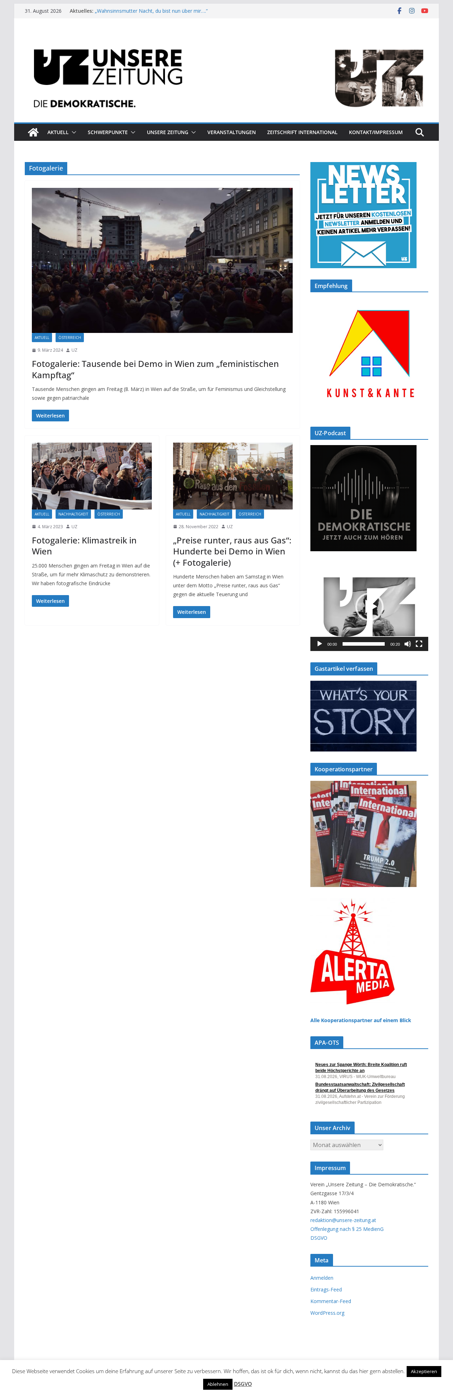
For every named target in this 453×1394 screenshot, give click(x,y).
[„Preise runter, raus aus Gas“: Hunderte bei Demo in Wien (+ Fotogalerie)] (233, 476)
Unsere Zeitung (167, 132)
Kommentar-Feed (330, 1301)
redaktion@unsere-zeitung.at (343, 1220)
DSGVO (318, 1237)
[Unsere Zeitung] (226, 40)
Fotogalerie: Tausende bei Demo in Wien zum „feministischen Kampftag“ (155, 369)
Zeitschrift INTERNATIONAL (302, 132)
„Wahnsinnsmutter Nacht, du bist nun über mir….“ (151, 10)
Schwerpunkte (108, 132)
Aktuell (58, 132)
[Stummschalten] (407, 643)
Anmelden (321, 1277)
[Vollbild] (419, 643)
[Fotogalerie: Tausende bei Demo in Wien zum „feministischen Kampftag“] (162, 260)
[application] (369, 607)
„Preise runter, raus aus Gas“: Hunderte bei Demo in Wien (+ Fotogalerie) (232, 551)
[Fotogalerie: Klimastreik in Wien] (92, 476)
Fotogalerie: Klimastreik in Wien (84, 545)
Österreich (69, 337)
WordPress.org (327, 1312)
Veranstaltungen (231, 132)
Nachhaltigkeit (73, 514)
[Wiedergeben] (319, 643)
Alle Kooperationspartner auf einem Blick (360, 1020)
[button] (72, 132)
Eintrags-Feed (326, 1289)
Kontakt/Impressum (376, 132)
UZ (74, 350)
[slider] (364, 644)
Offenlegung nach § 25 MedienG (347, 1229)
